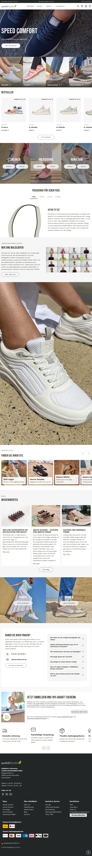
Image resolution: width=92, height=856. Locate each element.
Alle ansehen (46, 137)
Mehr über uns (10, 274)
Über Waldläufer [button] (30, 801)
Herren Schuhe (75, 85)
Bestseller (5, 85)
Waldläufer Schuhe (13, 847)
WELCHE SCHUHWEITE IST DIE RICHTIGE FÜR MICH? (15, 531)
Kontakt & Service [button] (52, 801)
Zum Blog (46, 569)
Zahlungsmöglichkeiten (53, 812)
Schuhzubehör (8, 812)
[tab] (34, 197)
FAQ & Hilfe (49, 814)
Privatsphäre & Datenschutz (79, 812)
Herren (21, 166)
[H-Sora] (13, 110)
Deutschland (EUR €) (11, 843)
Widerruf (73, 809)
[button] (88, 852)
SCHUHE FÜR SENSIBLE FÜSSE (74, 531)
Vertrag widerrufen (78, 815)
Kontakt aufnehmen (16, 665)
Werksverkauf (28, 809)
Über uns (27, 805)
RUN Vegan (6, 809)
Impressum (74, 807)
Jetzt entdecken (11, 45)
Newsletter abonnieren (79, 712)
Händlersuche (29, 807)
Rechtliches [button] (74, 801)
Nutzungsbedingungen (65, 717)
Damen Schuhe (52, 85)
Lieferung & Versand (52, 807)
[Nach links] (83, 453)
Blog (25, 812)
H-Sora (4, 127)
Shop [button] (5, 801)
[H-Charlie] (41, 110)
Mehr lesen (6, 552)
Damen (8, 166)
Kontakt (48, 805)
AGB (71, 805)
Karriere (27, 814)
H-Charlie (33, 127)
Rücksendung (50, 809)
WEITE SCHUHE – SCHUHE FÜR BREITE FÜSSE (45, 531)
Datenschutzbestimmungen (36, 718)
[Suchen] (78, 6)
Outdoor (27, 85)
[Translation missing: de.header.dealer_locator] (82, 6)
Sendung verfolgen (9, 814)
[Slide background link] (46, 33)
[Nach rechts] (88, 453)
